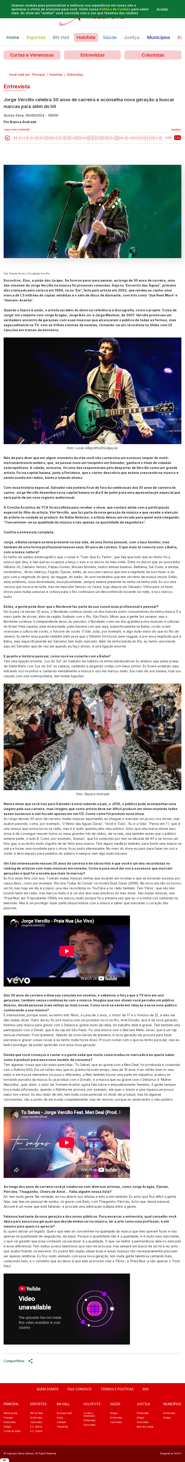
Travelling (62, 1426)
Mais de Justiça (145, 1426)
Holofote (85, 37)
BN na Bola (36, 1413)
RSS (146, 1389)
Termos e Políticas (117, 1389)
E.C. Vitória (36, 1431)
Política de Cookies (115, 9)
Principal (38, 74)
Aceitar (162, 9)
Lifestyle (61, 1422)
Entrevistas (92, 55)
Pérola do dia (10, 1413)
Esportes (36, 37)
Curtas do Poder (12, 1431)
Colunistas (153, 55)
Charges (8, 1417)
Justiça (132, 37)
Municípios (158, 37)
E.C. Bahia (36, 1426)
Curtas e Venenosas (32, 55)
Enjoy (60, 1417)
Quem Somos (47, 1389)
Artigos (7, 1426)
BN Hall (61, 37)
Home (12, 37)
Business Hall (64, 1413)
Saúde (110, 37)
